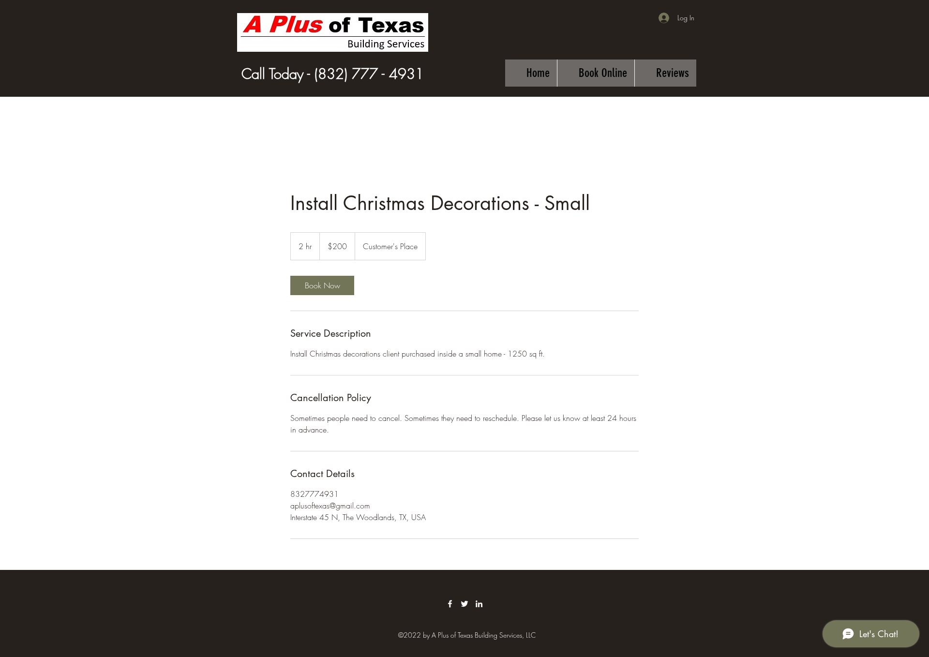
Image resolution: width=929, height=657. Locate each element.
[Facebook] (450, 604)
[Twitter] (464, 604)
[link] (322, 285)
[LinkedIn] (479, 604)
